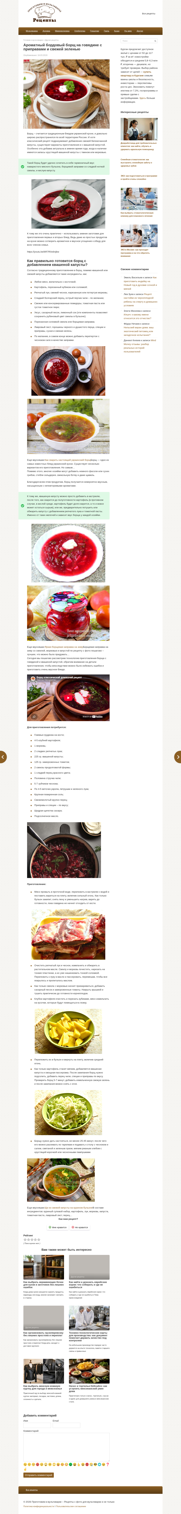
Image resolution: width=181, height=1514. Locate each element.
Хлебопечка (79, 31)
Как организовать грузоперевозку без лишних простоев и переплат (43, 1334)
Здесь (142, 98)
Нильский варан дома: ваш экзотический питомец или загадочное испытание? (139, 331)
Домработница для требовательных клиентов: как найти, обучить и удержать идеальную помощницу (139, 146)
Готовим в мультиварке (33, 40)
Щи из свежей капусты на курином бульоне (69, 1207)
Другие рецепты (52, 40)
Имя (25, 1420)
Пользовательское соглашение (71, 1506)
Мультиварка (32, 31)
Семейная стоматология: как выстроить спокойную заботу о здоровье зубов (136, 163)
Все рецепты (148, 13)
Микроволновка (62, 31)
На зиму (128, 31)
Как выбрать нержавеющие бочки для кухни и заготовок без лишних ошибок (43, 1285)
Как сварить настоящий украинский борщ (68, 460)
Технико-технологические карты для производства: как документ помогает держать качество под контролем (88, 1336)
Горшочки (94, 31)
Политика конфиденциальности (38, 1506)
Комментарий (31, 1431)
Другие (140, 31)
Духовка (46, 31)
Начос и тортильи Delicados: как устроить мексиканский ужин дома (88, 1388)
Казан (116, 31)
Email (56, 1420)
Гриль (106, 31)
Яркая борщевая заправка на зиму (64, 647)
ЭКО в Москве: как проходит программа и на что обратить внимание (135, 253)
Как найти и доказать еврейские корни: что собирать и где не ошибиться (88, 1285)
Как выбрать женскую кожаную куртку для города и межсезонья (42, 1387)
